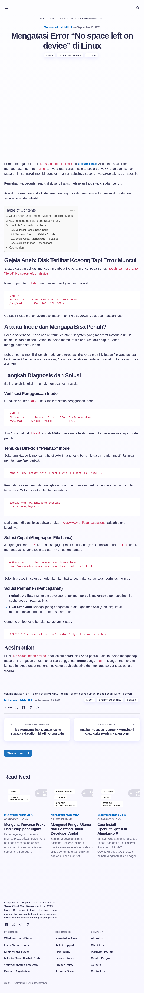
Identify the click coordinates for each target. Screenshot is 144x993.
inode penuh (105, 694)
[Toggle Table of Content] (70, 210)
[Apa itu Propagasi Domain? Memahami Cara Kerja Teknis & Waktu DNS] (107, 729)
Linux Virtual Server (16, 951)
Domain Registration (17, 971)
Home (41, 18)
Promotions (62, 951)
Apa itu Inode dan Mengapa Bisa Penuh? (34, 220)
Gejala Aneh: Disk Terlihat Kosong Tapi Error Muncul (41, 215)
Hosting (108, 791)
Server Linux (87, 164)
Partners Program (102, 951)
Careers (96, 964)
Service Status (64, 958)
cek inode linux (14, 694)
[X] (13, 924)
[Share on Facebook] (23, 707)
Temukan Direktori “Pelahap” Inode (35, 234)
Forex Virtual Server (16, 945)
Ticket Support (64, 945)
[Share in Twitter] (16, 707)
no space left (81, 18)
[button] (6, 8)
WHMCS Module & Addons (21, 964)
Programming (65, 791)
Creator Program (101, 958)
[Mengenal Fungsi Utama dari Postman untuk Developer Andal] (72, 798)
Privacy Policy (64, 964)
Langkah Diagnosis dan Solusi (28, 225)
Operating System (70, 55)
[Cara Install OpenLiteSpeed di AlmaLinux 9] (118, 798)
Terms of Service (65, 971)
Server (91, 55)
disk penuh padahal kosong (51, 694)
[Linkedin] (27, 924)
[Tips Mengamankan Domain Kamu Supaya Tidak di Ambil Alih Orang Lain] (37, 729)
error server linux (83, 694)
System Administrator (19, 798)
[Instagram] (20, 924)
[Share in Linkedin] (30, 707)
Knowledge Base (66, 938)
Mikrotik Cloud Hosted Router (22, 958)
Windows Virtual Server (18, 938)
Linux (51, 18)
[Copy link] (37, 707)
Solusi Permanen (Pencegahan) (33, 243)
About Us (97, 938)
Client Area (98, 945)
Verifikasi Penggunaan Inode (31, 230)
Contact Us (98, 971)
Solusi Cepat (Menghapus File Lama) (36, 238)
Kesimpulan (16, 247)
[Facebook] (6, 924)
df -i (28, 694)
